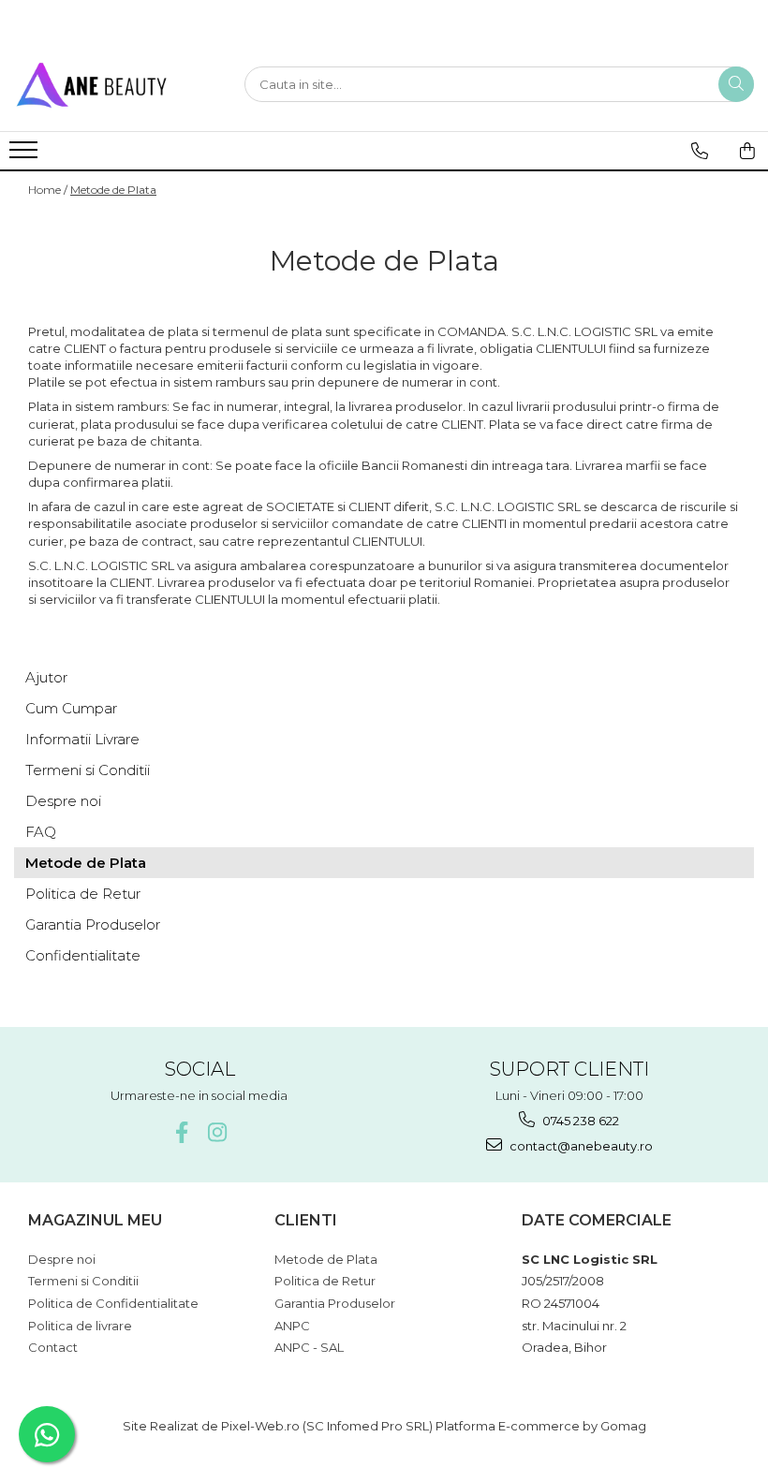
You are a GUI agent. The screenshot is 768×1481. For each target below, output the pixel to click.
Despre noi (63, 801)
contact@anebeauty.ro (580, 1145)
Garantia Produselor (92, 924)
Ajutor (46, 677)
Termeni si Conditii (87, 770)
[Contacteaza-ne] (699, 150)
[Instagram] (216, 1132)
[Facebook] (181, 1132)
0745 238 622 (579, 1120)
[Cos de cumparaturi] (747, 150)
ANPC (292, 1325)
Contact (53, 1347)
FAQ (40, 832)
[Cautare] (736, 84)
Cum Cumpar (71, 708)
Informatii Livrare (82, 739)
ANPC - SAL (309, 1347)
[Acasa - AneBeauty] (107, 84)
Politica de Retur (82, 893)
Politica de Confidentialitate (113, 1303)
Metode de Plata (113, 190)
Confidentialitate (82, 955)
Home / (47, 190)
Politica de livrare (80, 1325)
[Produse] (25, 155)
